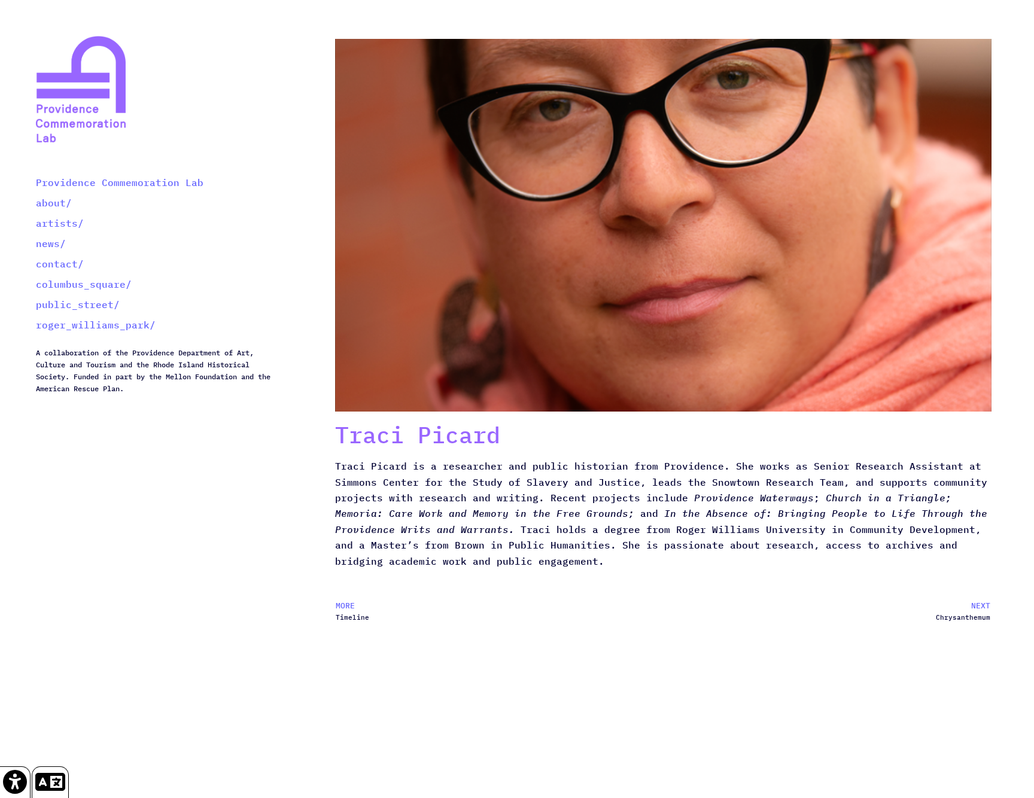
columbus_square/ (84, 284)
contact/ (60, 264)
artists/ (60, 223)
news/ (51, 243)
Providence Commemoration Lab (119, 182)
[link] (15, 782)
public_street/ (78, 304)
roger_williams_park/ (96, 325)
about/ (54, 203)
